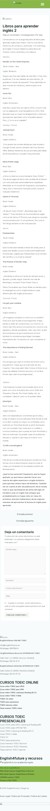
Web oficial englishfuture (10, 768)
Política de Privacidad (20, 796)
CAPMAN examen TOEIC (10, 777)
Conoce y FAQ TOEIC (8, 780)
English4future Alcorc (24, 771)
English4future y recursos (21, 758)
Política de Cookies (39, 796)
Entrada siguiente (25, 521)
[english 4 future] (16, 762)
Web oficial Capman (7, 771)
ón (33, 771)
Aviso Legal (5, 796)
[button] (42, 4)
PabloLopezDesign (37, 788)
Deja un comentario (11, 35)
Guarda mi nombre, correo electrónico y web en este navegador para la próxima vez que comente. (25, 606)
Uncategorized (27, 35)
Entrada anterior (25, 514)
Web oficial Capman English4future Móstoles (17, 774)
